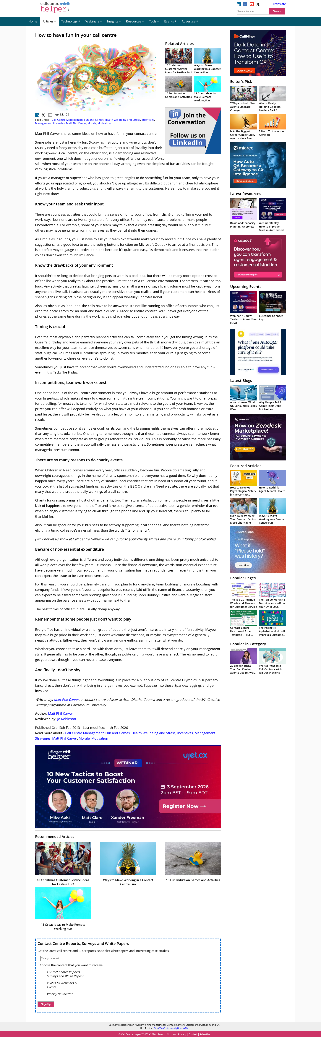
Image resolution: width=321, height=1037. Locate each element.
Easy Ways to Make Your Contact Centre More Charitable (243, 519)
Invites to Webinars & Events (62, 985)
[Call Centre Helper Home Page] (55, 13)
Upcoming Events (245, 286)
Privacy (182, 1034)
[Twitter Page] (258, 5)
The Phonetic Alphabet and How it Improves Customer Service (272, 633)
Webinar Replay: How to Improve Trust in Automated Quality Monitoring (271, 228)
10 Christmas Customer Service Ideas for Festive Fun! (178, 69)
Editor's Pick (241, 81)
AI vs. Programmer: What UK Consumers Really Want (243, 405)
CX (154, 1028)
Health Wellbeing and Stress (122, 119)
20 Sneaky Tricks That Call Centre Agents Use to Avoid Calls (243, 671)
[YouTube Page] (252, 5)
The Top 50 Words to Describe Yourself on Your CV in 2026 (272, 603)
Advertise (189, 21)
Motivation (104, 123)
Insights (112, 21)
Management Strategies (50, 123)
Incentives (148, 119)
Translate (279, 4)
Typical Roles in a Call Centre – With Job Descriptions (270, 669)
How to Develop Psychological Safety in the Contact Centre (243, 493)
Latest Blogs (241, 380)
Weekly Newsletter (60, 994)
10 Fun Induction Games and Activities (178, 95)
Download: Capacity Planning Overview (242, 224)
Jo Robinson (66, 719)
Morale (91, 123)
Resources (133, 21)
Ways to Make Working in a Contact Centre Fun (207, 69)
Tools (152, 21)
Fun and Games (94, 119)
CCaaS (161, 1028)
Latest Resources (245, 193)
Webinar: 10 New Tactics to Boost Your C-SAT (243, 319)
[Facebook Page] (245, 5)
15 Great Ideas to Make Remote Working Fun (205, 97)
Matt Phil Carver (76, 123)
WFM (186, 1028)
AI (168, 1028)
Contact (193, 1034)
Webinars (92, 21)
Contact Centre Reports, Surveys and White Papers (83, 943)
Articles (48, 21)
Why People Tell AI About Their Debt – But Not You (271, 405)
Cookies (171, 1034)
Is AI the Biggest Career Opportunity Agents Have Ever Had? (242, 136)
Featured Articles (245, 465)
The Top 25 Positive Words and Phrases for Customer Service (243, 603)
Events (169, 21)
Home (33, 21)
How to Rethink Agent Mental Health (272, 489)
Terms (161, 1034)
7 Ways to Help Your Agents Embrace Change (243, 106)
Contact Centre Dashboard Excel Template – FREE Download (240, 633)
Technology (69, 21)
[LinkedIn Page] (239, 5)
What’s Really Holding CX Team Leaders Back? (270, 106)
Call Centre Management (67, 119)
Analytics (176, 1028)
